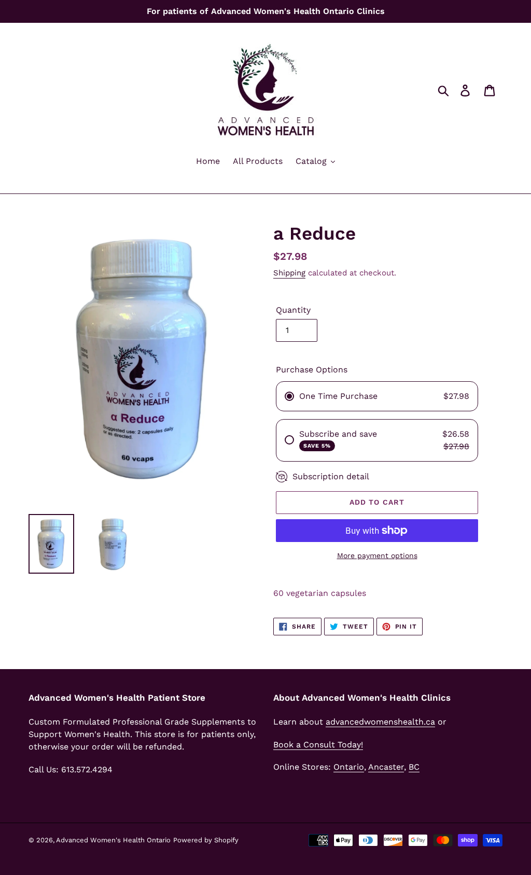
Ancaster (386, 767)
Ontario (348, 767)
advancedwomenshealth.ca (380, 722)
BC (414, 767)
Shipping (289, 272)
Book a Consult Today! (318, 744)
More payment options (377, 555)
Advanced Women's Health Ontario (113, 840)
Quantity (293, 310)
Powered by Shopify (206, 840)
